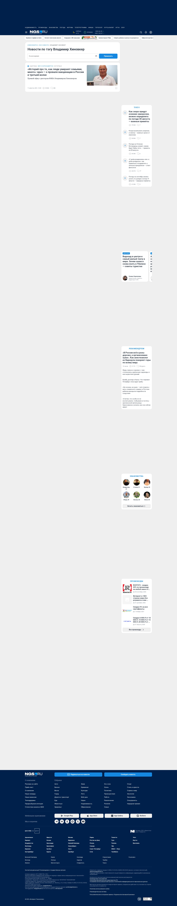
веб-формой (58, 888)
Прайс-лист (29, 787)
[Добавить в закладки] (116, 88)
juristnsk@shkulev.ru (71, 887)
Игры (118, 27)
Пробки (89, 32)
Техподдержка (30, 800)
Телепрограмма (81, 27)
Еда (55, 800)
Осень (106, 787)
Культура (84, 790)
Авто (56, 784)
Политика (107, 790)
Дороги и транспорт (61, 797)
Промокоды (42, 27)
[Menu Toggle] (26, 32)
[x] (78, 821)
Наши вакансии (30, 797)
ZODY (123, 27)
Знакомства (53, 27)
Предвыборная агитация (34, 804)
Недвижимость (31, 27)
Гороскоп (98, 27)
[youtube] (83, 821)
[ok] (67, 821)
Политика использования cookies (99, 889)
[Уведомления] (145, 32)
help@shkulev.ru (38, 888)
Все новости (44, 45)
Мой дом (84, 797)
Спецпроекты (132, 800)
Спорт (129, 784)
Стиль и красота (133, 787)
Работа (106, 797)
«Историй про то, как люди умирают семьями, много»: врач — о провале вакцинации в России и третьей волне (56, 72)
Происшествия (109, 794)
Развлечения (109, 800)
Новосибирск (33, 45)
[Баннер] (89, 38)
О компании (29, 790)
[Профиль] (150, 32)
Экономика (131, 797)
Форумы (70, 27)
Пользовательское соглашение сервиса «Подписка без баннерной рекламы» (112, 894)
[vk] (62, 821)
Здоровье (58, 807)
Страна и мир (132, 790)
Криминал (84, 787)
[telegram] (56, 821)
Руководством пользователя (98, 878)
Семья (106, 807)
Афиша (90, 27)
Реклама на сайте (31, 784)
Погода (62, 27)
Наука (83, 800)
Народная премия (133, 804)
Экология (130, 794)
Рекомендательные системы (98, 891)
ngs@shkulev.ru (47, 885)
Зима (83, 784)
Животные (58, 804)
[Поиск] (140, 32)
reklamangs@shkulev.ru (96, 871)
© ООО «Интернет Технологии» (34, 899)
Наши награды (30, 794)
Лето (83, 794)
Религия (107, 804)
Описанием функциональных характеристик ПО (104, 880)
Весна (56, 790)
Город (56, 794)
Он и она (107, 784)
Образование (86, 807)
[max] (72, 821)
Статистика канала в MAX (34, 807)
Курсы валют (109, 27)
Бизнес (57, 787)
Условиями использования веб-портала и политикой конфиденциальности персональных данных (119, 881)
